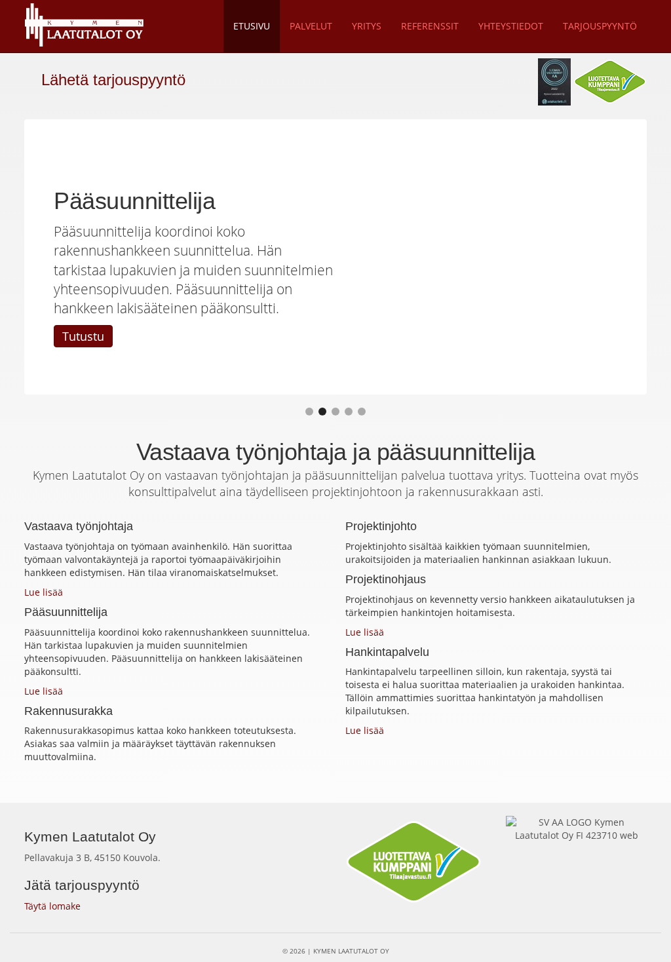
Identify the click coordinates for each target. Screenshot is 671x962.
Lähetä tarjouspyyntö (111, 79)
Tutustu (83, 336)
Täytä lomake (52, 906)
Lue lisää (43, 592)
